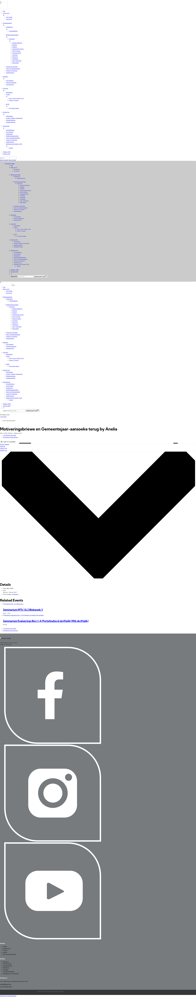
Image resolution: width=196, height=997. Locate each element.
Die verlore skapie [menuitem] (14, 108)
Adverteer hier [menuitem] (10, 84)
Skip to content (4, 160)
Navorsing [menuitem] (15, 57)
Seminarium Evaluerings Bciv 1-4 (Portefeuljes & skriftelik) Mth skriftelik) (46, 620)
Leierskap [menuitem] (15, 55)
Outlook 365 (3, 448)
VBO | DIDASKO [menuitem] (16, 61)
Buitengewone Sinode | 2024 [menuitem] (14, 145)
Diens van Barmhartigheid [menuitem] (13, 69)
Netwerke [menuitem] (12, 40)
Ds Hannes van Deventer (10, 437)
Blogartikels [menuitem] (9, 92)
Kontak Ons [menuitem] (6, 113)
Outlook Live (3, 450)
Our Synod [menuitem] (9, 19)
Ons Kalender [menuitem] (9, 80)
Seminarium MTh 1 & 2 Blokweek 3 (23, 609)
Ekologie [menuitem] (14, 45)
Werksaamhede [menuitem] (7, 24)
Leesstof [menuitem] (5, 89)
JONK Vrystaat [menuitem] (16, 51)
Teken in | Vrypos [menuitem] (13, 100)
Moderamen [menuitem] (9, 28)
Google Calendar (4, 444)
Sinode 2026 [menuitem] (6, 154)
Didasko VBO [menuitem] (6, 152)
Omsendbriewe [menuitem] (10, 130)
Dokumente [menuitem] (6, 127)
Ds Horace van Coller (9, 435)
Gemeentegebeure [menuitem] (11, 82)
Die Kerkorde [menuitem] (9, 132)
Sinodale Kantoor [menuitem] (10, 122)
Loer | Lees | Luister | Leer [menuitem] (16, 98)
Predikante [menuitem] (15, 59)
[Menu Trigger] (0, 1)
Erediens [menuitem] (14, 47)
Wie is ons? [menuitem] (6, 14)
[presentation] (13, 604)
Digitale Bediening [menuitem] (17, 43)
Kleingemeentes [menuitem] (16, 53)
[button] (11, 274)
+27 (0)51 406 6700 (6, 987)
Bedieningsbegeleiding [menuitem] (12, 36)
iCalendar (2, 446)
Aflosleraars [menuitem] (9, 116)
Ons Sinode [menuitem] (9, 17)
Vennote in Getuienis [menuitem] (11, 71)
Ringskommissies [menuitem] (11, 120)
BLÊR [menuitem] (7, 105)
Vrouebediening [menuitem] (13, 31)
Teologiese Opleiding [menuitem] (12, 67)
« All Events (3, 417)
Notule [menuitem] (11, 148)
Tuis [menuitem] (4, 11)
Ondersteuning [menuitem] (10, 73)
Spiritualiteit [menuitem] (15, 63)
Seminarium (15, 594)
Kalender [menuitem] (5, 77)
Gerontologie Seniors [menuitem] (18, 49)
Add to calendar (9, 441)
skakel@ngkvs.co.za (5, 984)
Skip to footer (12, 160)
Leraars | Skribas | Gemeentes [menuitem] (14, 118)
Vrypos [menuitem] (8, 95)
